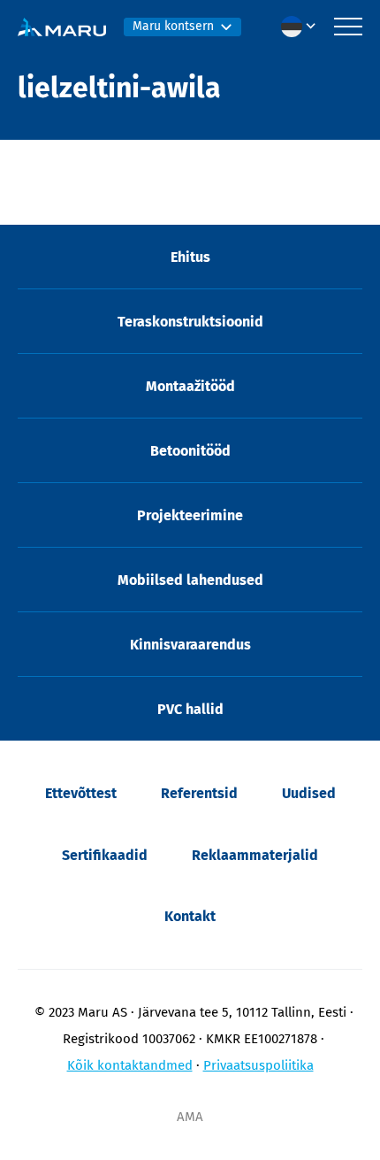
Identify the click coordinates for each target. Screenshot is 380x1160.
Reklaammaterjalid (255, 855)
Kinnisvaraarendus (190, 644)
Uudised (309, 793)
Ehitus (190, 257)
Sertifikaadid (105, 855)
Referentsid (199, 793)
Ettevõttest (81, 793)
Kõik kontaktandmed (130, 1065)
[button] (303, 26)
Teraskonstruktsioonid (190, 321)
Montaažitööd (190, 386)
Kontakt (190, 916)
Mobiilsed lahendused (190, 580)
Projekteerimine (190, 515)
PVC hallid (190, 709)
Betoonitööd (190, 450)
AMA (190, 1117)
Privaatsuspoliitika (258, 1065)
